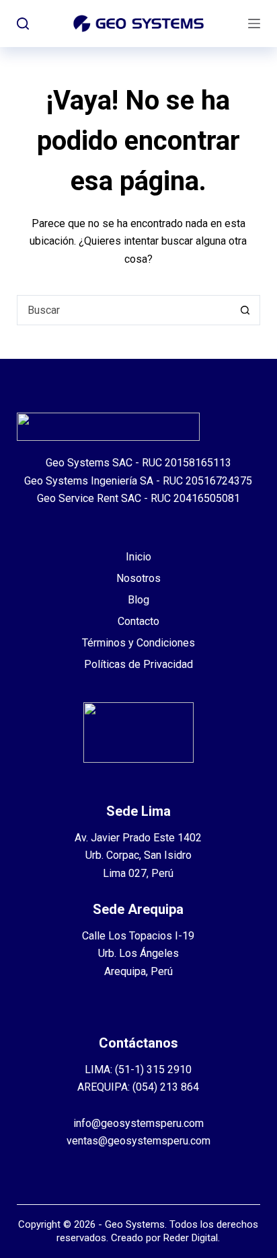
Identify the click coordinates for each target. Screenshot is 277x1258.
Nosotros (138, 578)
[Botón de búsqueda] (245, 310)
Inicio (138, 556)
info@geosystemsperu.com (138, 1123)
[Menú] (254, 23)
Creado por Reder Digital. (165, 1238)
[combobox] (124, 310)
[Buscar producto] (23, 23)
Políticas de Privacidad (138, 664)
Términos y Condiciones (138, 642)
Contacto (138, 621)
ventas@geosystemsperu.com (138, 1140)
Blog (138, 599)
